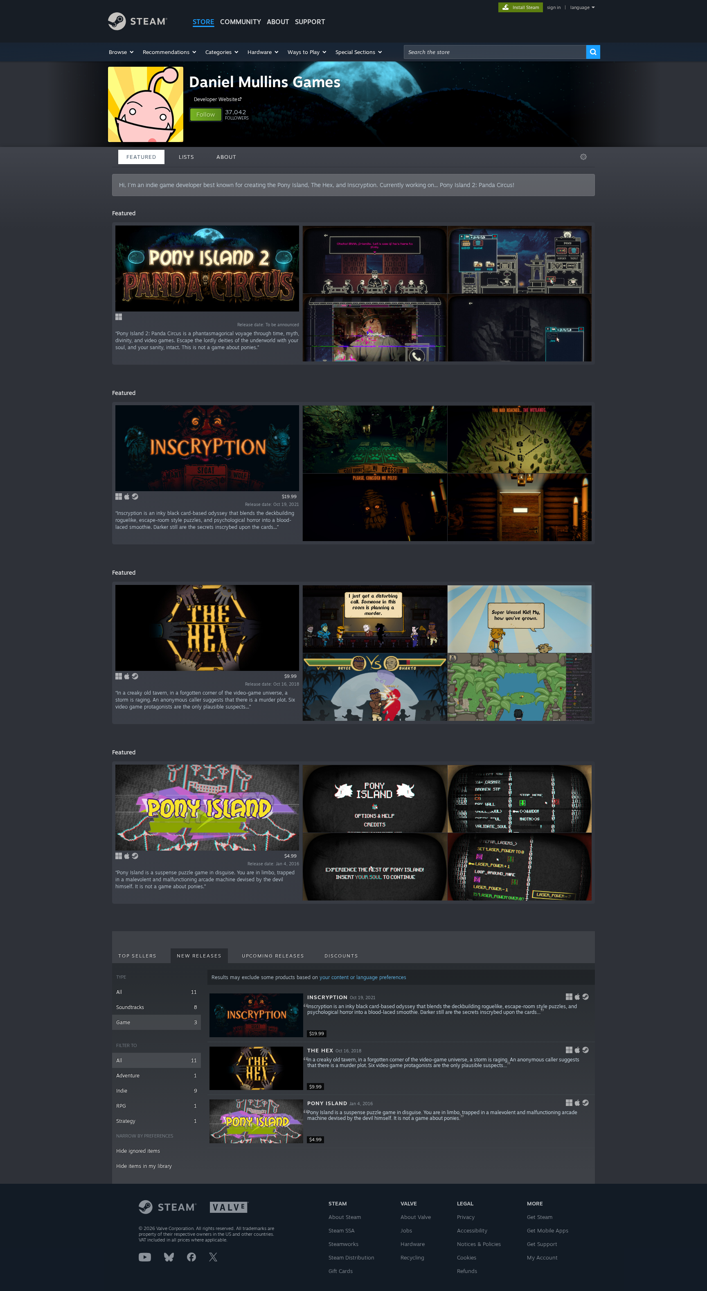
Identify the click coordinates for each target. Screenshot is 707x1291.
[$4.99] (256, 1121)
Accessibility (472, 1230)
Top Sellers (137, 956)
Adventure (156, 1075)
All (156, 992)
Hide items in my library (144, 1166)
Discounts (341, 956)
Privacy (466, 1217)
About (278, 22)
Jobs (406, 1230)
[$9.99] (256, 1068)
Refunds (467, 1271)
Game (156, 1022)
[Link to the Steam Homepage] (137, 28)
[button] (122, 52)
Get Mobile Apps (547, 1230)
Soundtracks (156, 1007)
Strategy (156, 1121)
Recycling (412, 1257)
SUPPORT (310, 22)
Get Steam (539, 1217)
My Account (542, 1257)
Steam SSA (342, 1230)
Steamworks (343, 1244)
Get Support (542, 1244)
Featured (141, 156)
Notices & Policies (479, 1244)
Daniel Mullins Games (265, 81)
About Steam (345, 1217)
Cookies (466, 1257)
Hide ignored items (138, 1151)
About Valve (416, 1217)
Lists (186, 156)
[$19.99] (256, 1015)
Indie (156, 1091)
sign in (554, 7)
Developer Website (215, 99)
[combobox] (495, 52)
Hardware (413, 1244)
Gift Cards (341, 1271)
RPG (156, 1106)
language (580, 7)
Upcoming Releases (273, 956)
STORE (203, 22)
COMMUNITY (240, 22)
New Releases (199, 956)
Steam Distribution (351, 1257)
